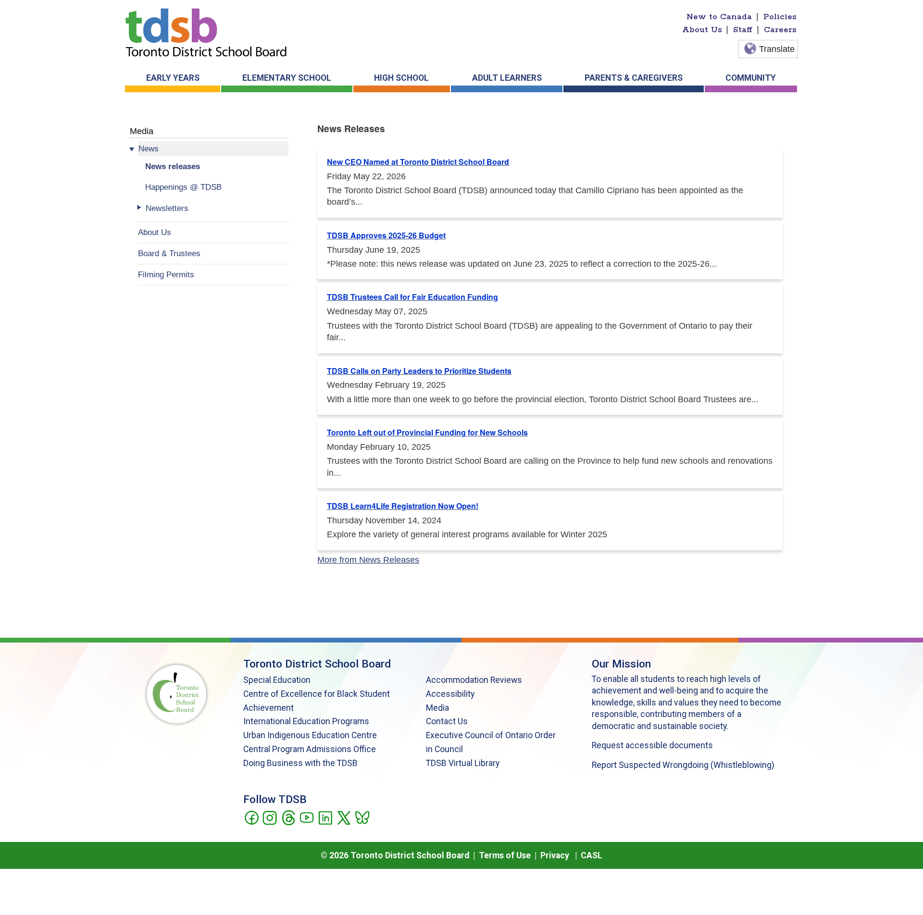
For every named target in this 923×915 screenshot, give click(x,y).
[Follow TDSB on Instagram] (269, 817)
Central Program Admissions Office (309, 749)
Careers (780, 30)
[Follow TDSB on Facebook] (251, 817)
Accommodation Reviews (474, 680)
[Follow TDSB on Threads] (288, 817)
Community (750, 78)
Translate (777, 49)
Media (141, 131)
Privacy (554, 855)
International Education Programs (306, 721)
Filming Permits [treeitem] (166, 274)
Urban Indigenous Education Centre (310, 735)
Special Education (277, 680)
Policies (780, 17)
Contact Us (447, 721)
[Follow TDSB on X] (343, 817)
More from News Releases (368, 560)
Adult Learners (507, 78)
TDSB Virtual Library (462, 763)
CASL (591, 855)
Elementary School (286, 78)
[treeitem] (213, 148)
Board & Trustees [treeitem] (169, 253)
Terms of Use (505, 855)
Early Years (173, 78)
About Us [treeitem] (154, 232)
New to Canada (719, 17)
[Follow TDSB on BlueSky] (362, 817)
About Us (702, 30)
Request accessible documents (652, 745)
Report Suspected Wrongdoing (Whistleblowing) (683, 765)
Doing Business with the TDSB (300, 763)
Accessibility (450, 694)
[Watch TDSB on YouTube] (306, 817)
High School (401, 78)
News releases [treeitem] (172, 166)
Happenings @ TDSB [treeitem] (183, 187)
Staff (742, 30)
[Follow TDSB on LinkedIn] (325, 817)
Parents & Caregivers (634, 78)
